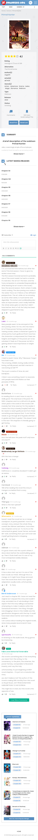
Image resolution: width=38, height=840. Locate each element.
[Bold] (3, 248)
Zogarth (7, 75)
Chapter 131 (16, 728)
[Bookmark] (27, 111)
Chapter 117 (6, 204)
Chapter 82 (16, 812)
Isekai (27, 86)
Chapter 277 (16, 753)
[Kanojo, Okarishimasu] (7, 781)
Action (9, 11)
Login (34, 235)
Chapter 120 (6, 179)
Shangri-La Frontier (18, 751)
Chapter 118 (6, 196)
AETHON (7, 81)
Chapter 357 (16, 770)
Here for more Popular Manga (19, 818)
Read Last (24, 123)
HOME (19, 831)
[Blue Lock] (7, 768)
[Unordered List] (13, 248)
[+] (18, 248)
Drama (21, 86)
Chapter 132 (16, 724)
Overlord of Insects (18, 722)
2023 (6, 100)
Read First (13, 123)
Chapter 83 (16, 809)
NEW (10, 7)
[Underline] (8, 248)
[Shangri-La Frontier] (7, 755)
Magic (7, 88)
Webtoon (22, 88)
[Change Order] (5, 164)
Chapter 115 (6, 220)
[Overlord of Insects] (7, 726)
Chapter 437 (17, 780)
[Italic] (6, 248)
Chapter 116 (6, 212)
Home (3, 11)
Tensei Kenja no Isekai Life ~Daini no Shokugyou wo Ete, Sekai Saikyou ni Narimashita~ (23, 792)
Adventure (14, 86)
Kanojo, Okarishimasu (19, 777)
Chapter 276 (17, 757)
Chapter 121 (6, 171)
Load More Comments (19, 700)
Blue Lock (15, 764)
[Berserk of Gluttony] (7, 810)
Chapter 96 (16, 800)
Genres (19, 7)
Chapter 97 (16, 797)
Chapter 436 (17, 783)
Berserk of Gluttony (18, 806)
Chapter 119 (6, 187)
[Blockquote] (15, 248)
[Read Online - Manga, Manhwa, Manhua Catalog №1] (13, 3)
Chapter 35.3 (17, 745)
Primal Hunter (17, 11)
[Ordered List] (11, 248)
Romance (14, 88)
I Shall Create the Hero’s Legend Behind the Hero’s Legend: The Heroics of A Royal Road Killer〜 (23, 737)
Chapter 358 (17, 767)
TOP (3, 7)
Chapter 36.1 (17, 741)
